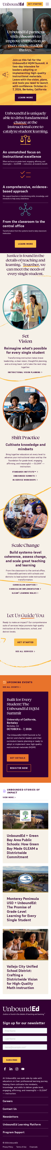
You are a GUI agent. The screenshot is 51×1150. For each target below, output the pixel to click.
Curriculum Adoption (24, 585)
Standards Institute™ (24, 472)
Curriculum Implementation (24, 589)
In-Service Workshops (24, 480)
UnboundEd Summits (24, 476)
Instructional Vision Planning (24, 372)
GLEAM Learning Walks (24, 593)
